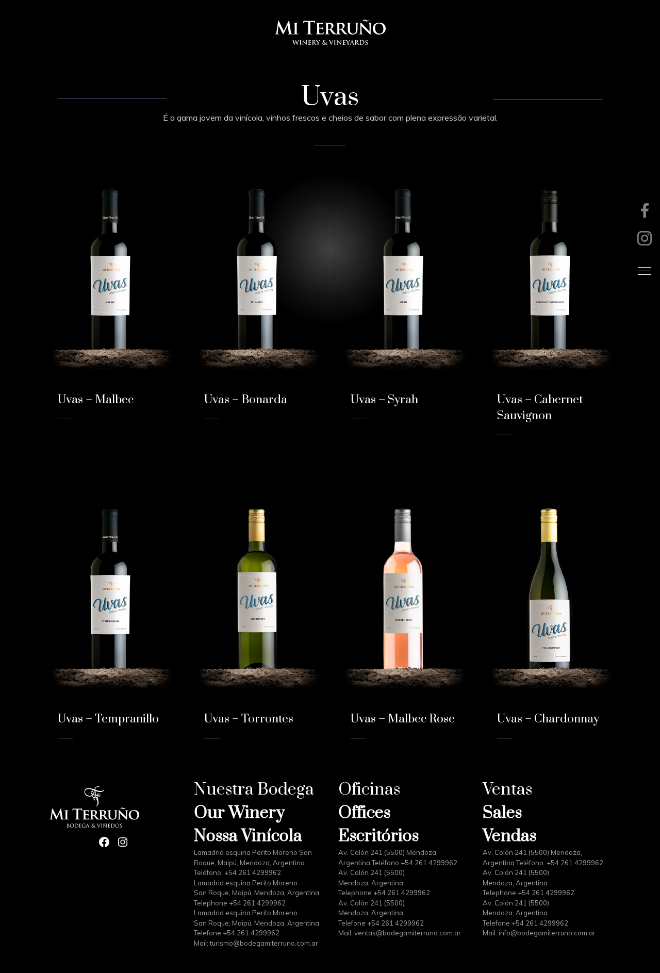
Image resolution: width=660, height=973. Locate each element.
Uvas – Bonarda (245, 399)
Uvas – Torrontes (248, 719)
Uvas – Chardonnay (548, 719)
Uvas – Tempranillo (108, 719)
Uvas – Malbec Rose (403, 719)
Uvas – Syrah (384, 399)
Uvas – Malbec (96, 399)
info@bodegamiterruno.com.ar (547, 933)
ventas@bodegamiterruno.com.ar (407, 933)
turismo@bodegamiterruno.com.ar (264, 943)
